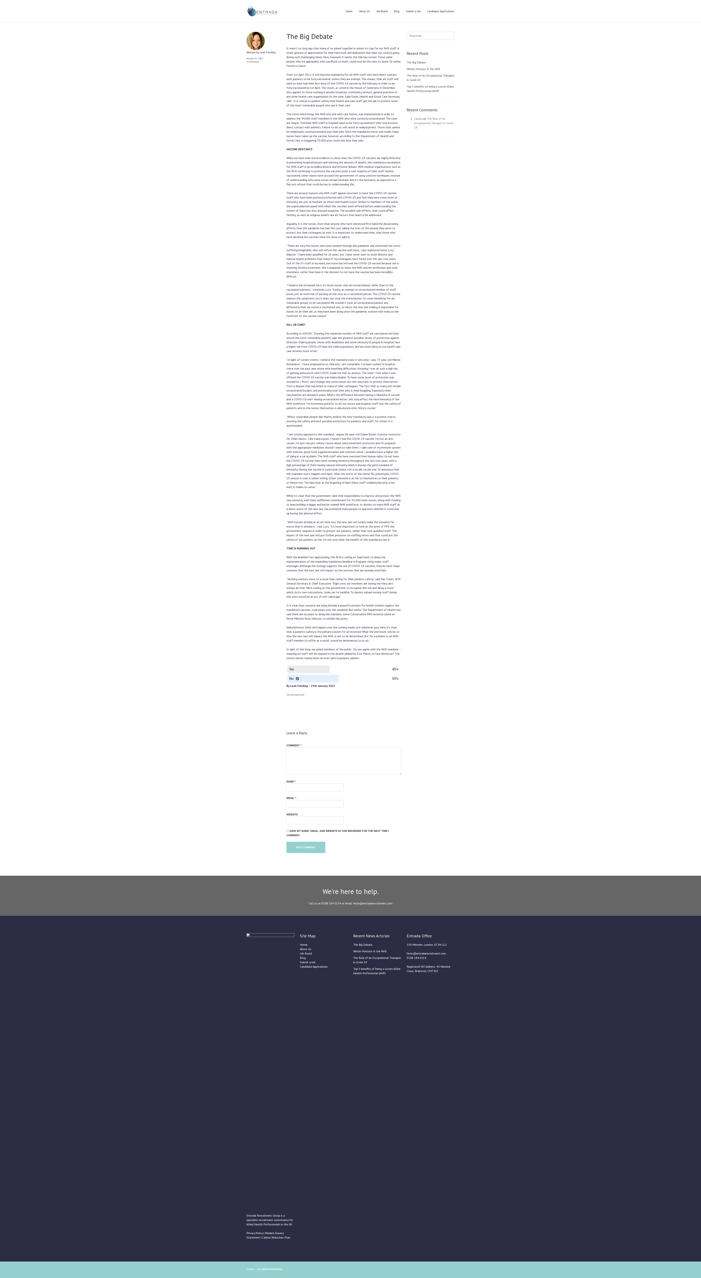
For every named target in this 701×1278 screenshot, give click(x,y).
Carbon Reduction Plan (276, 1237)
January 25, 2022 (254, 58)
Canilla (418, 118)
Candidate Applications (440, 11)
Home (349, 11)
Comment (293, 745)
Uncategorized (295, 694)
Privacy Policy (254, 1233)
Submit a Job (413, 11)
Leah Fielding (268, 52)
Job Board (382, 11)
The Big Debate (416, 62)
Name (291, 781)
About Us (364, 11)
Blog (396, 11)
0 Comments (252, 61)
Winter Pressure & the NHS (423, 69)
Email (291, 798)
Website (292, 814)
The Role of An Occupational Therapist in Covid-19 (434, 123)
